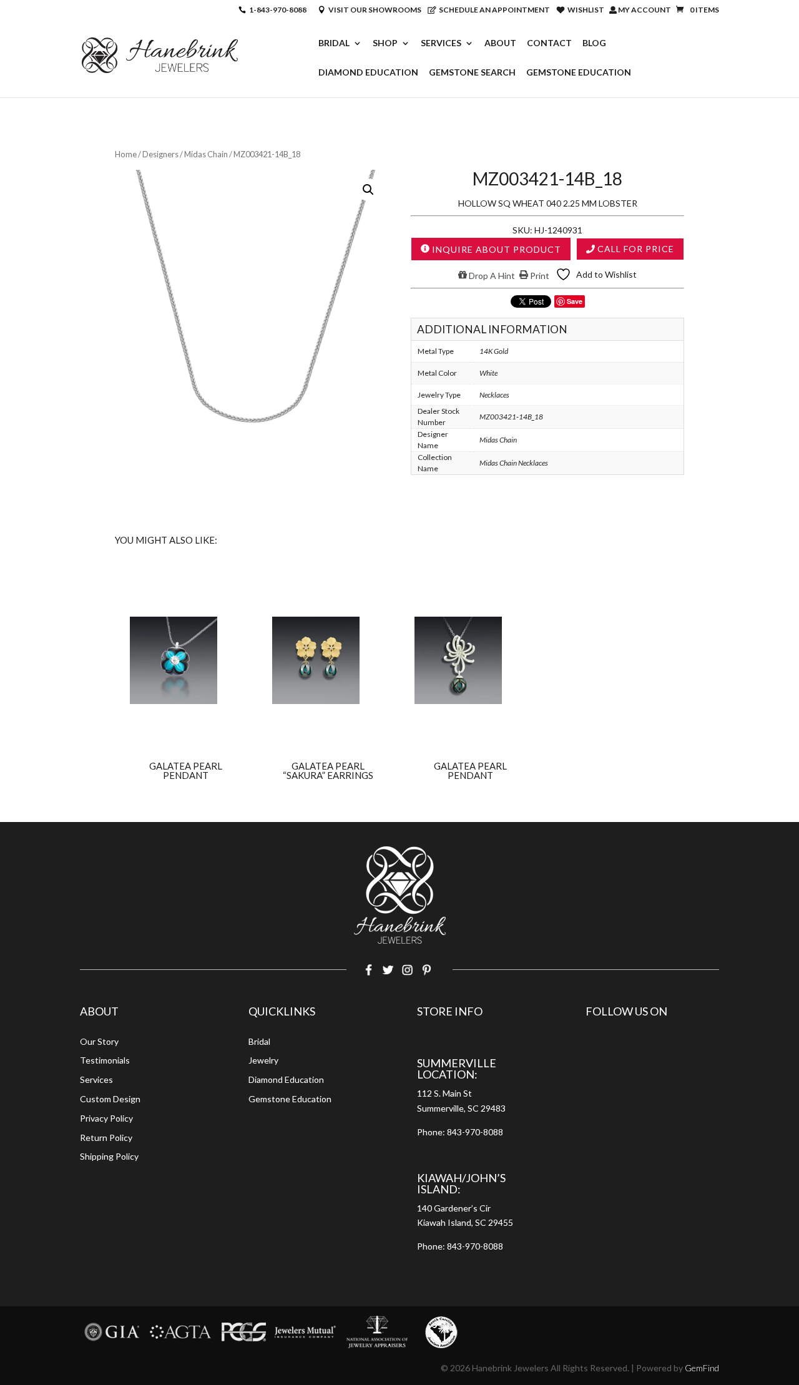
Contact (549, 43)
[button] (368, 190)
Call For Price (634, 248)
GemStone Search (472, 72)
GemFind (702, 1368)
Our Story (99, 1041)
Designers (160, 154)
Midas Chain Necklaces (513, 462)
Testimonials (105, 1060)
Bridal (334, 43)
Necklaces (494, 394)
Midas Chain (206, 154)
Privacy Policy (106, 1118)
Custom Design (110, 1099)
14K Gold (493, 351)
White (488, 373)
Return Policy (106, 1137)
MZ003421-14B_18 (511, 416)
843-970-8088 (475, 1132)
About (500, 43)
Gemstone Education (578, 72)
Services (441, 43)
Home (126, 154)
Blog (594, 43)
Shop (385, 43)
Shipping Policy (109, 1156)
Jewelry (263, 1060)
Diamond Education (368, 72)
